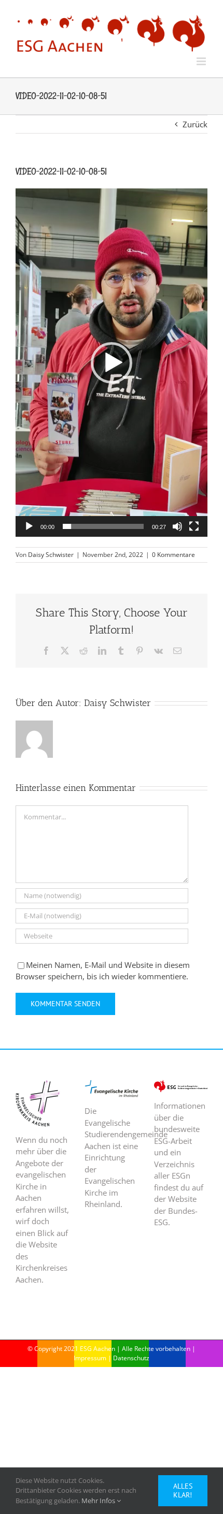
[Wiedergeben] (29, 526)
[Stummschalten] (177, 526)
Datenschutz (131, 1358)
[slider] (103, 526)
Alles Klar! (182, 1490)
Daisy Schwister (51, 554)
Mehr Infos (99, 1500)
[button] (111, 363)
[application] (111, 362)
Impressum (90, 1358)
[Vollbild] (194, 526)
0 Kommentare (173, 554)
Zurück (195, 124)
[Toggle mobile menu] (202, 61)
